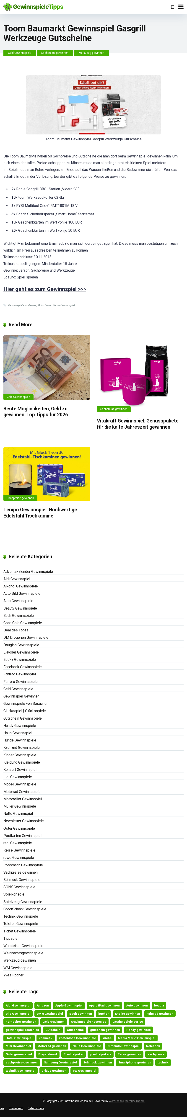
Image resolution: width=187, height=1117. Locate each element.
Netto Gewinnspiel (18, 813)
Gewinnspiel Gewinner (21, 696)
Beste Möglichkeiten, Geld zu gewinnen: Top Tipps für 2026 (35, 412)
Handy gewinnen (138, 1030)
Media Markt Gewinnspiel (136, 1038)
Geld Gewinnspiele (19, 52)
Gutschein (52, 1030)
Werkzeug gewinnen (91, 52)
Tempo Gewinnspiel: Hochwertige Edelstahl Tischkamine (40, 513)
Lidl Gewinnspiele (17, 777)
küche (107, 1038)
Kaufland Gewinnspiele (21, 747)
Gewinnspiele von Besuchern (26, 703)
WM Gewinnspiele (17, 968)
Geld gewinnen (54, 1021)
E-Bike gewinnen (127, 1013)
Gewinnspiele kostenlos (22, 305)
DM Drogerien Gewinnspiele (25, 637)
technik (163, 1062)
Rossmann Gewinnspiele (23, 865)
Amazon (43, 1005)
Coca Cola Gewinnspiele (22, 623)
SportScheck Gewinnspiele (24, 909)
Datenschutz (36, 1108)
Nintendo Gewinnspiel (123, 1046)
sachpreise (156, 1054)
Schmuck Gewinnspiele (21, 880)
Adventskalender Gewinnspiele (28, 571)
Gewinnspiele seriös (128, 1021)
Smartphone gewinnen (134, 1062)
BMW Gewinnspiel (50, 1013)
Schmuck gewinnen (97, 1062)
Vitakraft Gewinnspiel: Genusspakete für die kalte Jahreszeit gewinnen (138, 424)
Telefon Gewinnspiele (20, 923)
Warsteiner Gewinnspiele (23, 946)
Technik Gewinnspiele (20, 916)
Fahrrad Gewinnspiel (19, 674)
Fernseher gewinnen (21, 1021)
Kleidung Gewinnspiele (21, 762)
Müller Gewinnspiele (19, 806)
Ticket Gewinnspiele (19, 931)
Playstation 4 (47, 1054)
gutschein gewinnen (105, 1030)
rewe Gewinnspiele (18, 857)
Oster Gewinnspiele (19, 828)
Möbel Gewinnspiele (19, 784)
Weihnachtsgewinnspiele (23, 953)
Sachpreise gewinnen (54, 52)
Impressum (16, 1108)
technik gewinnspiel (20, 1070)
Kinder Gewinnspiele (19, 755)
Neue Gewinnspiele (87, 1046)
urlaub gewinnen (54, 1070)
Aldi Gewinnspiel (16, 579)
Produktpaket (73, 1054)
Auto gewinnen (137, 1005)
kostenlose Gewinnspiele (77, 1038)
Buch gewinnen (80, 1013)
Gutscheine (44, 305)
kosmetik (45, 1038)
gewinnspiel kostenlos (22, 1030)
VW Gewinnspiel (84, 1070)
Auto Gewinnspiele (18, 601)
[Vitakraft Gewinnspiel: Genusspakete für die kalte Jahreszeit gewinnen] (140, 373)
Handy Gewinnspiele (19, 725)
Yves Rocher (13, 975)
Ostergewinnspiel (19, 1054)
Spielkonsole (13, 894)
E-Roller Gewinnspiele (21, 652)
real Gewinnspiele (17, 843)
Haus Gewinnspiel (17, 733)
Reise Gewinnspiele (19, 850)
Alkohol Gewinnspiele (20, 586)
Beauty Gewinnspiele (20, 608)
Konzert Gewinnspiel (19, 769)
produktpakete (100, 1054)
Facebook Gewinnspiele (22, 667)
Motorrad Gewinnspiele (22, 792)
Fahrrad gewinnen (159, 1013)
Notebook (153, 1046)
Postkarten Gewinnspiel (22, 836)
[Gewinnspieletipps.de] (33, 6)
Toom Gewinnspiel (64, 305)
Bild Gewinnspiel (18, 1013)
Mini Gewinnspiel (18, 1046)
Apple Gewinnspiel (69, 1005)
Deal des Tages (16, 630)
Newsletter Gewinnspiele (23, 821)
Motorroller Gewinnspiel (22, 799)
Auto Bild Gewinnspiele (21, 593)
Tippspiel (10, 938)
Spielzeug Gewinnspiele (22, 902)
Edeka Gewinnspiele (19, 659)
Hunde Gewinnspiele (19, 740)
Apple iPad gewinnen (104, 1005)
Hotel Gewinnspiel (19, 1038)
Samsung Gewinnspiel (60, 1062)
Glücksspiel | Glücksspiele (24, 711)
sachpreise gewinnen (22, 1062)
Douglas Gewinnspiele (21, 645)
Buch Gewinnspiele (18, 615)
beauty (159, 1005)
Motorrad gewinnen (51, 1046)
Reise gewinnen (129, 1054)
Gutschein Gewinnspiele (22, 718)
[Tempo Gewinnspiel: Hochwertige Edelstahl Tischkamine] (46, 474)
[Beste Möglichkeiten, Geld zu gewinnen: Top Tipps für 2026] (46, 367)
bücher (103, 1013)
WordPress (116, 1101)
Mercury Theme (135, 1101)
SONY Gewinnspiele (19, 887)
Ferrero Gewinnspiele (20, 681)
